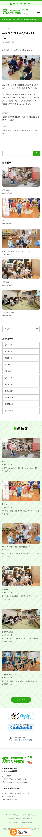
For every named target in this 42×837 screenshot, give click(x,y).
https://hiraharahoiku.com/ (17, 782)
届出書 (18, 818)
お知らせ (31, 815)
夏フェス (5, 190)
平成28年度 (9, 411)
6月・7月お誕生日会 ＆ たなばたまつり (16, 251)
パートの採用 (13, 822)
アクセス (29, 3)
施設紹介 (16, 815)
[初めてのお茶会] (21, 300)
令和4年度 (8, 371)
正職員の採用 (27, 818)
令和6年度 (8, 358)
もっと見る (21, 700)
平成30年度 (9, 398)
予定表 (23, 815)
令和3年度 (8, 378)
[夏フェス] (21, 177)
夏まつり (5, 221)
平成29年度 (6, 28)
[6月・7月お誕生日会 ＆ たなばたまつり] (21, 238)
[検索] (36, 153)
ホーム (8, 815)
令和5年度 (8, 365)
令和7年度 (8, 351)
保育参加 (5, 282)
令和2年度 (8, 384)
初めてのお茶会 (8, 313)
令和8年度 (8, 345)
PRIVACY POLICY (27, 822)
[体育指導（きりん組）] (21, 661)
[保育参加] (21, 269)
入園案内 (11, 818)
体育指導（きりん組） (10, 674)
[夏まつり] (21, 208)
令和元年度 (9, 391)
